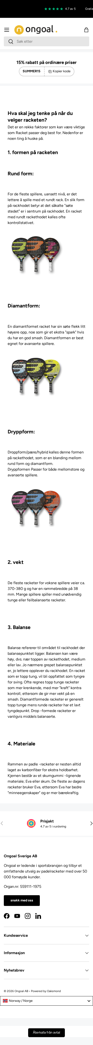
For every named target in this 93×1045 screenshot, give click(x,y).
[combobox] (46, 41)
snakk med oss (21, 900)
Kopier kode (62, 71)
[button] (86, 30)
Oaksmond (54, 991)
